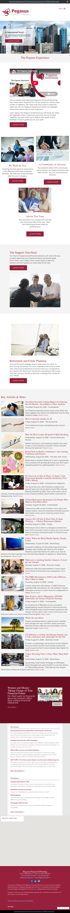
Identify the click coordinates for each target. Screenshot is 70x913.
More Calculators (17, 812)
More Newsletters (17, 771)
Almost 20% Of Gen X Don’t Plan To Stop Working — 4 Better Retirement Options (44, 520)
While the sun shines (34, 617)
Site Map (10, 906)
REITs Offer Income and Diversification (24, 750)
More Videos (12, 707)
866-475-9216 (31, 875)
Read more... (44, 415)
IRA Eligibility (15, 795)
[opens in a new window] (31, 882)
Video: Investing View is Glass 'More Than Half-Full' (46, 654)
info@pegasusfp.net (26, 877)
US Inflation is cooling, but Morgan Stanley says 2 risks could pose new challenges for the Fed (46, 635)
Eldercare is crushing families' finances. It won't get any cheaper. (46, 560)
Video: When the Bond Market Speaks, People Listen (45, 539)
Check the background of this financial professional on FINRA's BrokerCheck (34, 2)
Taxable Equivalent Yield (19, 782)
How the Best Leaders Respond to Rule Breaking (46, 434)
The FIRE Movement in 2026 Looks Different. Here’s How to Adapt (45, 578)
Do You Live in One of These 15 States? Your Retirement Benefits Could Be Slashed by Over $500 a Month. (46, 478)
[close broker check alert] (67, 1)
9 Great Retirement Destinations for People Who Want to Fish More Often (46, 500)
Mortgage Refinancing (18, 803)
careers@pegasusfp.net (42, 877)
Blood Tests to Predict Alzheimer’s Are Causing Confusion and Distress (46, 452)
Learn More (13, 41)
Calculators (14, 778)
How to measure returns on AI (38, 418)
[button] (62, 8)
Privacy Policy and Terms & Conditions (20, 901)
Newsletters (14, 727)
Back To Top (62, 908)
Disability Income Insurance (20, 789)
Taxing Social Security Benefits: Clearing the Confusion (31, 730)
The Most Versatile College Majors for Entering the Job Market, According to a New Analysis (46, 402)
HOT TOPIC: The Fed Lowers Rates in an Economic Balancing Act (34, 760)
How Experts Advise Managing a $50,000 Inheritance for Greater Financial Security (43, 597)
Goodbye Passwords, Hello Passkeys (23, 740)
